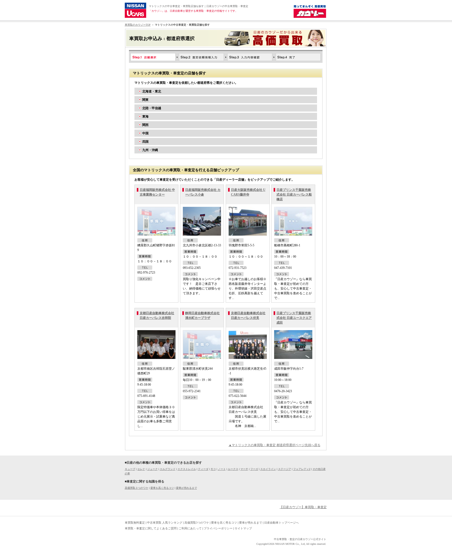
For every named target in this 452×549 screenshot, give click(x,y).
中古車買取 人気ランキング (164, 522)
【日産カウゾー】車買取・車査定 (303, 507)
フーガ (254, 469)
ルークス (233, 469)
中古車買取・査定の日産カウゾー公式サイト (300, 539)
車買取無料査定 (135, 522)
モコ (213, 469)
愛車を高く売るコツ (162, 487)
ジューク (152, 469)
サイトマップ (243, 528)
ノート (222, 469)
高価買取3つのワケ (196, 522)
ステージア (284, 469)
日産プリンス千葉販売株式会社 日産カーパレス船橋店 (294, 194)
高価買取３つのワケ (136, 487)
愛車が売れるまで (186, 487)
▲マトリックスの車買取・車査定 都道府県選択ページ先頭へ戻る (274, 445)
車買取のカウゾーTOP (138, 24)
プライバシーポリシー (218, 528)
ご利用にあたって (190, 528)
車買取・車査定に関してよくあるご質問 (151, 528)
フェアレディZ (301, 469)
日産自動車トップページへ (281, 522)
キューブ (130, 469)
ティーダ (203, 469)
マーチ (244, 469)
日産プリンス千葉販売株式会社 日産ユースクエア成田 (294, 317)
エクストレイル (187, 469)
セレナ (141, 469)
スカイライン (268, 469)
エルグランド (168, 469)
